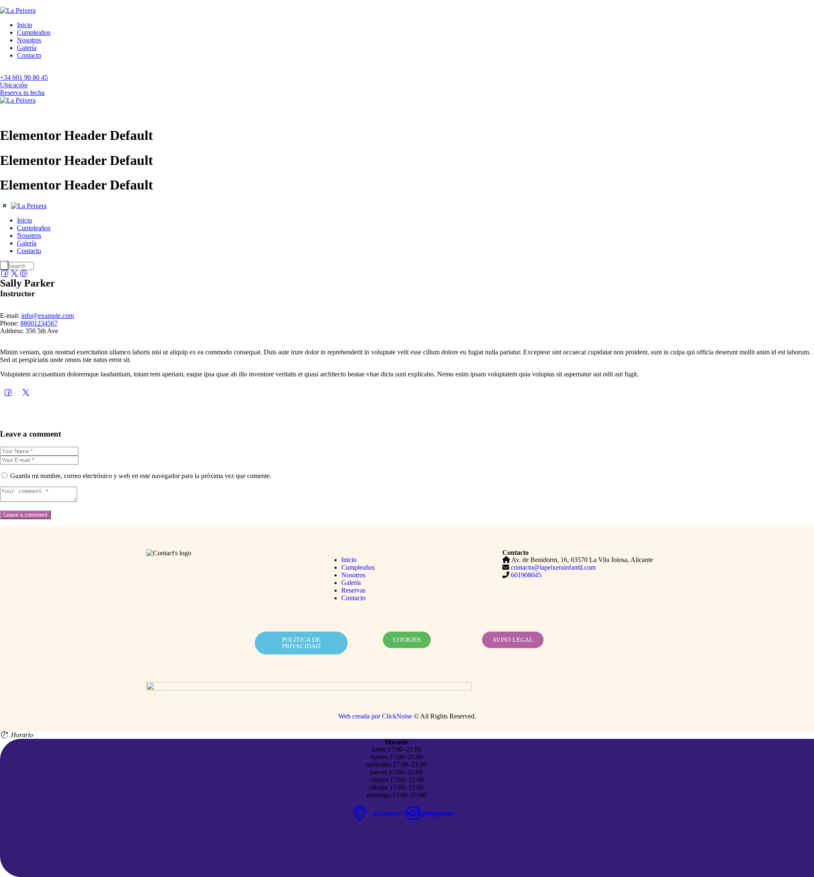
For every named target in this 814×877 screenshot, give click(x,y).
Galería (26, 47)
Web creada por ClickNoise (375, 716)
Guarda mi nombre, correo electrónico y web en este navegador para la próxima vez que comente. (140, 475)
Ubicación (14, 85)
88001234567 (39, 323)
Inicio (24, 24)
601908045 (526, 575)
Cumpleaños (33, 32)
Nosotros (29, 40)
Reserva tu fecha (22, 92)
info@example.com (47, 315)
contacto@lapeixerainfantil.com (553, 567)
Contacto (29, 55)
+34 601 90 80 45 (24, 77)
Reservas (353, 590)
